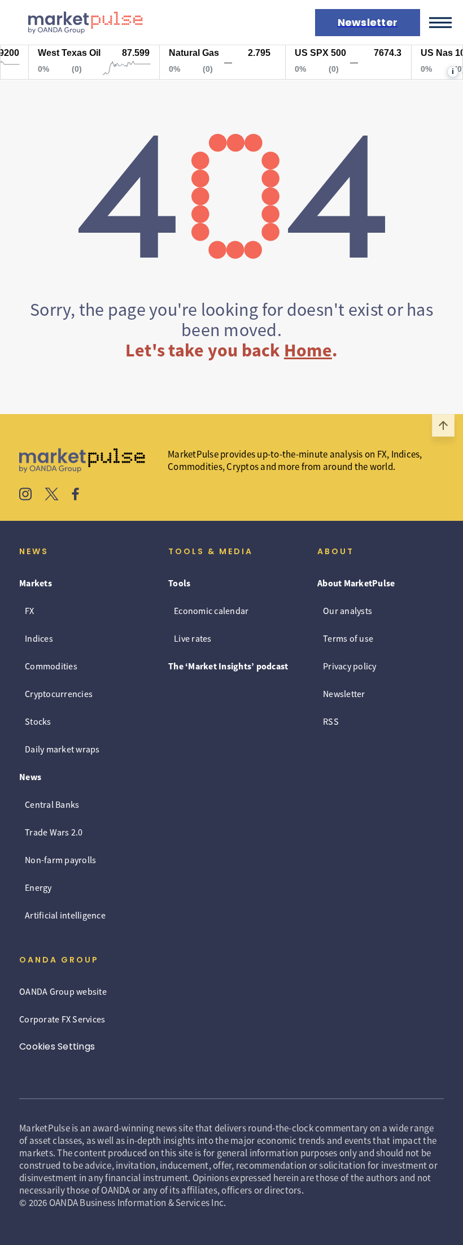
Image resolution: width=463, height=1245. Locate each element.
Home (308, 350)
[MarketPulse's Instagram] (25, 495)
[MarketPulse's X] (52, 495)
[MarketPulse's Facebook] (75, 495)
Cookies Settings (57, 1046)
